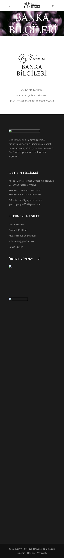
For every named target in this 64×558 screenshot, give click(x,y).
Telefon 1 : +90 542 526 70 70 (25, 190)
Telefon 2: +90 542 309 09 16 (25, 194)
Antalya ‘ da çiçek (28, 147)
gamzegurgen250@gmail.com (25, 204)
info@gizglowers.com (30, 200)
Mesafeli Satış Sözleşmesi (22, 235)
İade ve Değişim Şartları (21, 241)
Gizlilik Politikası (17, 224)
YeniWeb (42, 552)
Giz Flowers (15, 152)
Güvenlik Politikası (18, 229)
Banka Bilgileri (16, 246)
